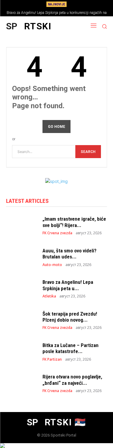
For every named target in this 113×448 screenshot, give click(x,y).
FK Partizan (52, 359)
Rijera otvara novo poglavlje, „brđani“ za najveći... (72, 380)
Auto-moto (52, 265)
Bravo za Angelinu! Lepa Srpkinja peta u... (67, 285)
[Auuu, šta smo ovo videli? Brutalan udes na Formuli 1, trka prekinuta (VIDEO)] (21, 257)
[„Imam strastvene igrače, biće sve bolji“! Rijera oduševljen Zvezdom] (21, 225)
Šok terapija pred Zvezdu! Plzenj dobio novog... (69, 317)
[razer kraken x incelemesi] (56, 445)
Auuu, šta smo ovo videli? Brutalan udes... (69, 254)
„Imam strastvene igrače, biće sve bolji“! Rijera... (74, 222)
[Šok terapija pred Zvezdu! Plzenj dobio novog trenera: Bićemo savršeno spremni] (21, 320)
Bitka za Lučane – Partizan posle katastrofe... (70, 348)
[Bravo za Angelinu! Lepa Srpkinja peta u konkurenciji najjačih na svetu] (21, 288)
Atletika (49, 296)
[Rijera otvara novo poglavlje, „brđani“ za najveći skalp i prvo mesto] (21, 383)
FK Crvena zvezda (57, 233)
